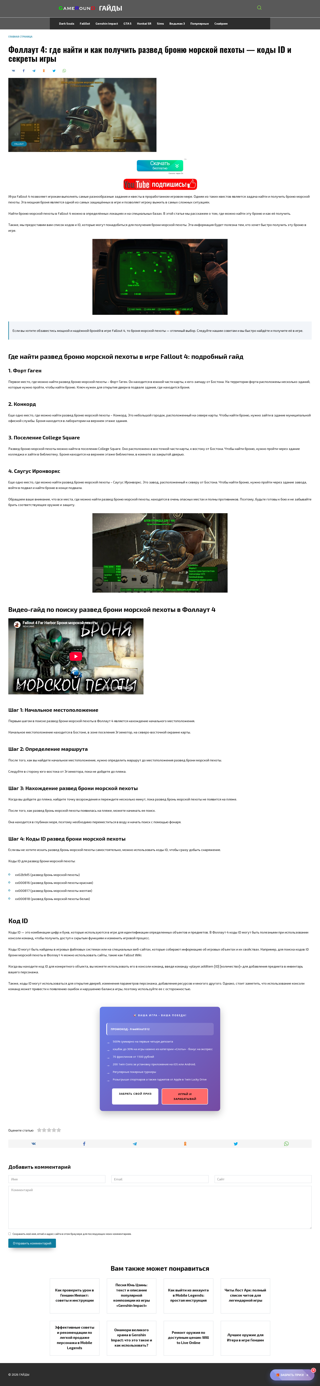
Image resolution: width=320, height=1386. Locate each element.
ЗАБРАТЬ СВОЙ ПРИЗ (135, 1093)
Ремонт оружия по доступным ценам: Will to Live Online (188, 1337)
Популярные (199, 23)
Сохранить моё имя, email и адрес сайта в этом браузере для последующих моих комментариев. (72, 1233)
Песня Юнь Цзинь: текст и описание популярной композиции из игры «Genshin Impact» (131, 1295)
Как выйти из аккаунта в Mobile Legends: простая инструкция (188, 1295)
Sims (160, 23)
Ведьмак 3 (177, 23)
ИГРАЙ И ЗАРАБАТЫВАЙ (185, 1096)
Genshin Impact (107, 23)
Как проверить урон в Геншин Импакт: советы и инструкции (74, 1295)
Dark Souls (66, 23)
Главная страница (20, 36)
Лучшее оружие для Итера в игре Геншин (245, 1337)
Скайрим (221, 23)
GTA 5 (127, 23)
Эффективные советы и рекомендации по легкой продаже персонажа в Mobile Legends (74, 1337)
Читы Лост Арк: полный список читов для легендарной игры (245, 1295)
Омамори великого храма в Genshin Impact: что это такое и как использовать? (131, 1337)
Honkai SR (144, 23)
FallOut (85, 23)
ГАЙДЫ (110, 8)
